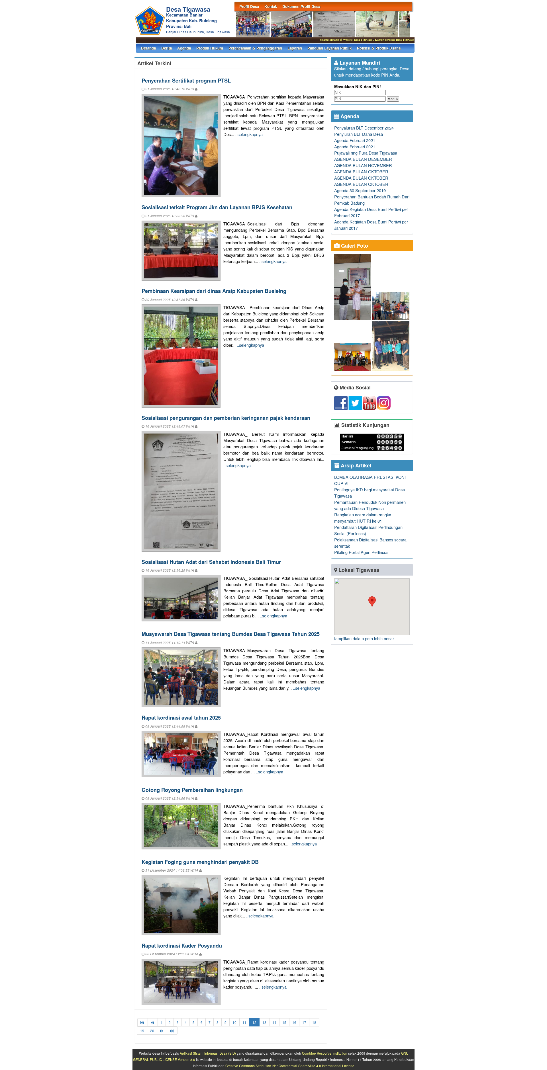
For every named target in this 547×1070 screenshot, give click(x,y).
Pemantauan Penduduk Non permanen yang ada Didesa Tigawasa (370, 505)
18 (314, 1022)
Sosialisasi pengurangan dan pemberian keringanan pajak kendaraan (226, 418)
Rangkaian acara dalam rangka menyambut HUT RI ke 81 (362, 518)
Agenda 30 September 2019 (360, 190)
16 (294, 1022)
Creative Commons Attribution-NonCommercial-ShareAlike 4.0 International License (289, 1065)
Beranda (148, 48)
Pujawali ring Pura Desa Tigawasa (365, 153)
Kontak (270, 6)
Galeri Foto (354, 245)
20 (152, 1030)
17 (304, 1022)
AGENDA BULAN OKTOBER (361, 171)
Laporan (294, 48)
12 (254, 1022)
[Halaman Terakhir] (172, 1030)
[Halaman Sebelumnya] (153, 1022)
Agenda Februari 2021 (354, 140)
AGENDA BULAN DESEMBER (363, 159)
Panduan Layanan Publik (329, 48)
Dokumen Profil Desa (301, 6)
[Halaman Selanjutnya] (162, 1030)
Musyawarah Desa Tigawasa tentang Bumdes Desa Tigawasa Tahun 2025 (231, 634)
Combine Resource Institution (324, 1053)
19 (142, 1030)
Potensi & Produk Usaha (379, 48)
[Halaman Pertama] (142, 1022)
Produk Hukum (209, 48)
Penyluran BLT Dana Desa (358, 134)
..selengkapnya (249, 134)
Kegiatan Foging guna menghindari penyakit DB (200, 862)
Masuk (393, 99)
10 (234, 1022)
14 (274, 1022)
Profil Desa (249, 6)
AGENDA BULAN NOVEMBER (363, 165)
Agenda (184, 48)
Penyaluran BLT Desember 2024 (364, 128)
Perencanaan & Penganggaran (255, 48)
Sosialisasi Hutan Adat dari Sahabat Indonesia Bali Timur (211, 562)
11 (244, 1022)
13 (264, 1022)
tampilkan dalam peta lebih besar (364, 638)
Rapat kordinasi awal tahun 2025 (181, 717)
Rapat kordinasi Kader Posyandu (182, 945)
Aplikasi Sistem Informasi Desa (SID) (208, 1053)
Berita (166, 48)
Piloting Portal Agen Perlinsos (361, 552)
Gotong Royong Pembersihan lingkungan (192, 790)
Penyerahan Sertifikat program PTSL (186, 80)
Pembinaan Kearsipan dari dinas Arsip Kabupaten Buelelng (214, 291)
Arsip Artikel (355, 465)
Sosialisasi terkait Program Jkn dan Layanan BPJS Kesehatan (217, 207)
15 (284, 1022)
